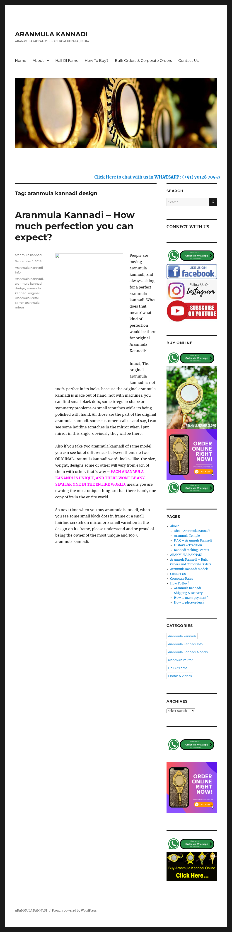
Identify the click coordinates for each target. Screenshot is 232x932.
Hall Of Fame (66, 60)
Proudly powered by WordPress (74, 910)
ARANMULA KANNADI (51, 34)
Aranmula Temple (187, 536)
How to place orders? (189, 602)
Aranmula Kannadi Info (185, 644)
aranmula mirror (180, 660)
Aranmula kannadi (182, 636)
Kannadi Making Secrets (191, 550)
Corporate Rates (181, 579)
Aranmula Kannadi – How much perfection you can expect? (75, 226)
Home (20, 60)
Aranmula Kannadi (29, 279)
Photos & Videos (180, 676)
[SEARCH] (213, 202)
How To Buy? (97, 60)
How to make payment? (191, 598)
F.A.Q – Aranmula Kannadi (193, 540)
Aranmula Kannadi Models (189, 569)
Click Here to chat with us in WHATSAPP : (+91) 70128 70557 (142, 177)
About (38, 60)
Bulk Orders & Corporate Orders (143, 60)
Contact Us (188, 60)
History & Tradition (188, 545)
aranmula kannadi (29, 255)
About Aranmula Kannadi (192, 531)
